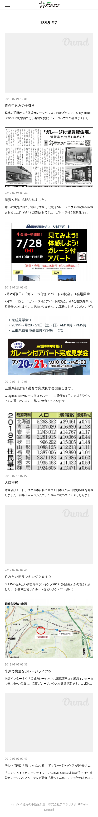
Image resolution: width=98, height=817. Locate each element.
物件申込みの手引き (20, 105)
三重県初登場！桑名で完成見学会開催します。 (40, 388)
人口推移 (11, 482)
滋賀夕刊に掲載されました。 (26, 199)
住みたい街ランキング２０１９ (28, 576)
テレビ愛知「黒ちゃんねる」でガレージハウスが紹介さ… (48, 765)
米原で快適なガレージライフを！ (30, 671)
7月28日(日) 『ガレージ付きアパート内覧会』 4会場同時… (49, 293)
